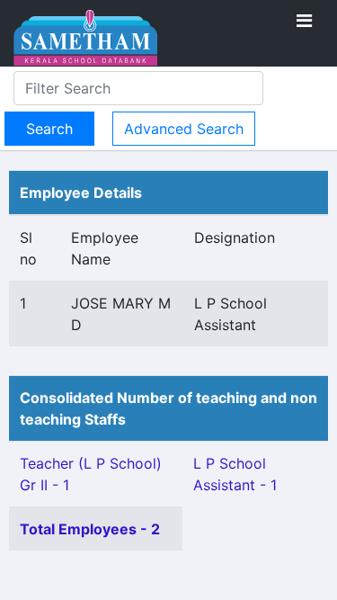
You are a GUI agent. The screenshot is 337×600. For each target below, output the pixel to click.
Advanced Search (184, 129)
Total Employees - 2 (90, 529)
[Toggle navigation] (304, 20)
